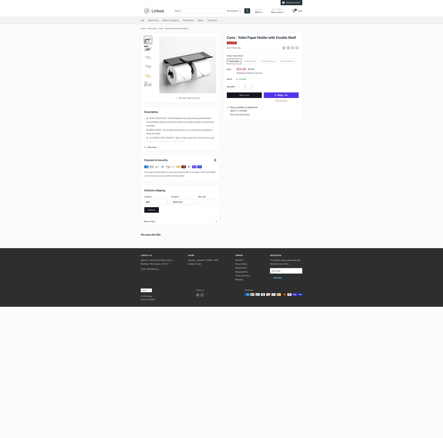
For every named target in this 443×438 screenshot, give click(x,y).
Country (147, 196)
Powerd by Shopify (148, 299)
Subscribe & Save (293, 2)
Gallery (200, 20)
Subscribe (277, 277)
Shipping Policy (241, 272)
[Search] (247, 10)
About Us (239, 260)
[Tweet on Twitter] (292, 47)
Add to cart (244, 95)
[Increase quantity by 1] (251, 86)
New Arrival (153, 20)
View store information (240, 114)
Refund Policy (150, 221)
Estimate (151, 210)
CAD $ (144, 290)
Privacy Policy (241, 264)
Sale (142, 20)
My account (276, 12)
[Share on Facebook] (284, 47)
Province (175, 196)
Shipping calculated (244, 73)
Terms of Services (242, 275)
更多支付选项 (281, 100)
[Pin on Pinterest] (288, 47)
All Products (188, 20)
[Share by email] (297, 47)
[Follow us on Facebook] (197, 295)
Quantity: (231, 86)
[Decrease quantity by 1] (239, 86)
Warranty (239, 279)
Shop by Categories (170, 20)
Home (143, 28)
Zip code (202, 196)
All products (152, 28)
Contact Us (212, 20)
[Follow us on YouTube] (202, 295)
